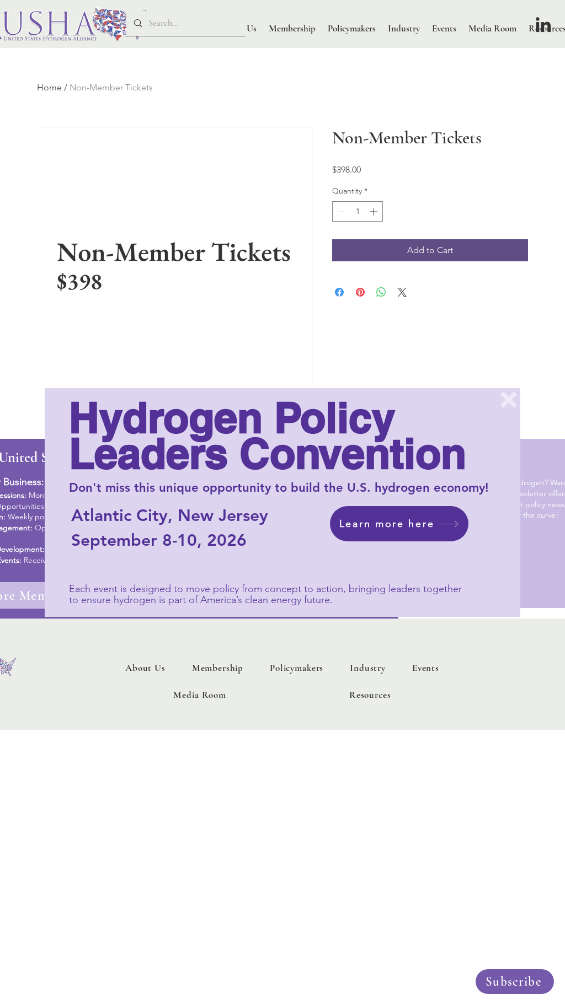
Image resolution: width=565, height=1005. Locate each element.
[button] (508, 399)
